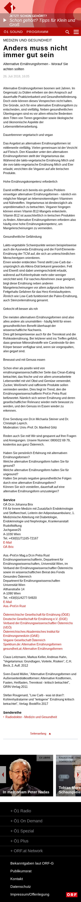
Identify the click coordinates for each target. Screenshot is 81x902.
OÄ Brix (8, 546)
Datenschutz (20, 887)
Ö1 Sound (13, 32)
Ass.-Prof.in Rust (14, 606)
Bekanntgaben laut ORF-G (32, 863)
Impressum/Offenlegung (29, 894)
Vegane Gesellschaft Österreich (24, 640)
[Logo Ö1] (10, 8)
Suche (67, 32)
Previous (3, 774)
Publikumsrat (20, 871)
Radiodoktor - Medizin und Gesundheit (31, 717)
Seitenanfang (38, 733)
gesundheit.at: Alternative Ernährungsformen (33, 648)
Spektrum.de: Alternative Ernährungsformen (32, 644)
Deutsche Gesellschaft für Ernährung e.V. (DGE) (35, 619)
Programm (37, 32)
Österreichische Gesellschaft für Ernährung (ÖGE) (36, 614)
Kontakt (16, 879)
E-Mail (7, 542)
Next (78, 774)
